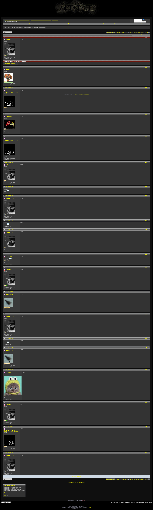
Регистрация (71, 23)
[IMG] (5, 494)
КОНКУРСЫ (55, 20)
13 (130, 32)
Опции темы (136, 34)
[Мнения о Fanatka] (9, 261)
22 (138, 32)
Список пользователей (109, 23)
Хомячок (9, 117)
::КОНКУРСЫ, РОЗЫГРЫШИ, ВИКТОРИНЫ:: (41, 20)
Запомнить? (146, 20)
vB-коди (5, 492)
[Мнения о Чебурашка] (7, 81)
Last (146, 32)
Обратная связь (114, 502)
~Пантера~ (10, 40)
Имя (132, 19)
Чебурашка (10, 70)
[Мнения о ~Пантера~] (6, 55)
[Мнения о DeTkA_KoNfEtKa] (7, 108)
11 (127, 32)
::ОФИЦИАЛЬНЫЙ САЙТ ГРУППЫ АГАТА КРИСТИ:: (131, 502)
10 (125, 32)
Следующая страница (76, 476)
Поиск (142, 23)
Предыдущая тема (72, 482)
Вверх (150, 502)
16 (136, 32)
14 (132, 32)
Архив (146, 502)
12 (76, 92)
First (117, 32)
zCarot (89, 507)
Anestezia (9, 294)
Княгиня (9, 372)
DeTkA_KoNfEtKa (11, 92)
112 (142, 32)
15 (134, 32)
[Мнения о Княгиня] (9, 396)
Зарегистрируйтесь (8, 61)
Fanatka (9, 257)
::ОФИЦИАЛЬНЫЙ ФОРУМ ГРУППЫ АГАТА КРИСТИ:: (17, 20)
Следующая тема (81, 482)
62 (140, 32)
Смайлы (6, 493)
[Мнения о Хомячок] (8, 130)
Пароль (132, 21)
